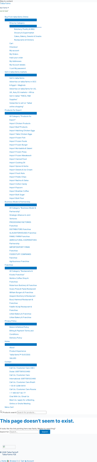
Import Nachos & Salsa (18, 180)
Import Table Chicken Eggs (20, 134)
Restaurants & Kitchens (24, 40)
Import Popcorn (16, 187)
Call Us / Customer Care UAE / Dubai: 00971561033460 (22, 370)
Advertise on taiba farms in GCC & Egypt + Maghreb (22, 83)
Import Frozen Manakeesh (20, 155)
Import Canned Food (18, 159)
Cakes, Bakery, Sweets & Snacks (27, 36)
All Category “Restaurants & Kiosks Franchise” (21, 273)
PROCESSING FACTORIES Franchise (20, 224)
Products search (10, 412)
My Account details (17, 65)
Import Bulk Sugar (17, 194)
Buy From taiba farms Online (16, 17)
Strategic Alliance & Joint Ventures (19, 217)
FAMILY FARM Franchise (19, 236)
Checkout (13, 47)
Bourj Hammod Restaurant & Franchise (21, 301)
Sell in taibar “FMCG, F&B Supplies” (20, 98)
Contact (8, 362)
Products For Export (13, 110)
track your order (16, 58)
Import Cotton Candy (18, 184)
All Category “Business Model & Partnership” (22, 210)
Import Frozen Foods (18, 141)
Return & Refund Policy (19, 327)
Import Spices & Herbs (18, 166)
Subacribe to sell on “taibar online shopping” (20, 105)
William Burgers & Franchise (21, 292)
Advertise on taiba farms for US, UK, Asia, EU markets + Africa (22, 90)
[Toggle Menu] (21, 20)
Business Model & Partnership (17, 202)
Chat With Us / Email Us (19, 396)
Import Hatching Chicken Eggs (22, 130)
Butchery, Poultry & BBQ (24, 29)
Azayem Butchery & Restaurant (22, 296)
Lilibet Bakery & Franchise (20, 314)
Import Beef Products (18, 127)
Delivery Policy (15, 338)
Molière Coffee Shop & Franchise (19, 280)
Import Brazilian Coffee (19, 191)
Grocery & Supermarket (24, 33)
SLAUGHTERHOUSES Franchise (22, 233)
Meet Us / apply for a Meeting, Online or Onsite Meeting (22, 402)
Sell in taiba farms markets (16, 72)
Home (7, 341)
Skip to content (6, 1)
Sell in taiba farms (16, 78)
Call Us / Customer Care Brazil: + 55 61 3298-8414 (22, 384)
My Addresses (15, 61)
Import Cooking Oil (17, 162)
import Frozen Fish (17, 138)
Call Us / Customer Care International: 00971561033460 (22, 377)
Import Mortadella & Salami (20, 148)
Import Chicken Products (19, 123)
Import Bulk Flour (16, 198)
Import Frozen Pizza (17, 152)
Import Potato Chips (17, 177)
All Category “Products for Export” (20, 118)
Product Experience (17, 351)
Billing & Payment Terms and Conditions (21, 332)
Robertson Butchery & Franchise (23, 285)
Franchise (9, 265)
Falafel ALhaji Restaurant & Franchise (20, 308)
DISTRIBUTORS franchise (20, 229)
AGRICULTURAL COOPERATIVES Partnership (23, 242)
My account (14, 50)
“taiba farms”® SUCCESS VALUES (19, 356)
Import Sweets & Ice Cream (20, 170)
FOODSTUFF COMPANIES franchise (20, 256)
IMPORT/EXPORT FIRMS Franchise (19, 249)
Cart (11, 43)
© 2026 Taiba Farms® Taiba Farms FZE (9, 453)
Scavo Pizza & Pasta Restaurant (22, 289)
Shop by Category (16, 23)
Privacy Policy (10, 321)
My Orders (13, 54)
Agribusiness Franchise (19, 261)
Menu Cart (9, 407)
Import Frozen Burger (18, 145)
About (11, 347)
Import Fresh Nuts (17, 173)
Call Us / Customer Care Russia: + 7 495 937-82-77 (22, 391)
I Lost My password (17, 68)
